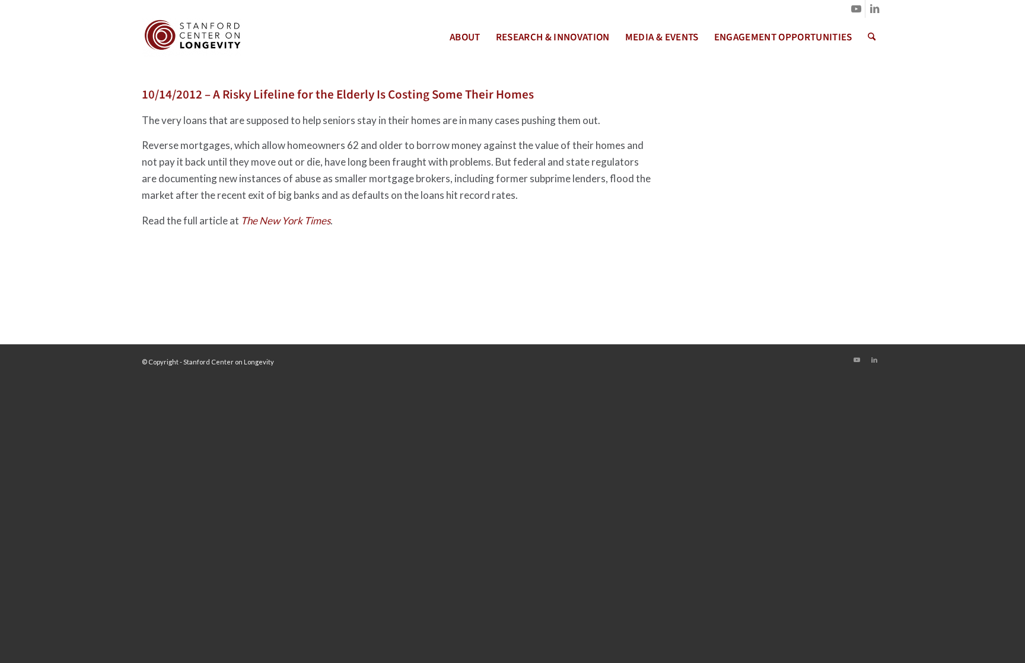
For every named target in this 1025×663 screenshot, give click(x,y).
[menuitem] (465, 37)
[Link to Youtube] (856, 9)
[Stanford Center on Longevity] (191, 37)
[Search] (871, 37)
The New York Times (285, 220)
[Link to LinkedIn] (874, 9)
